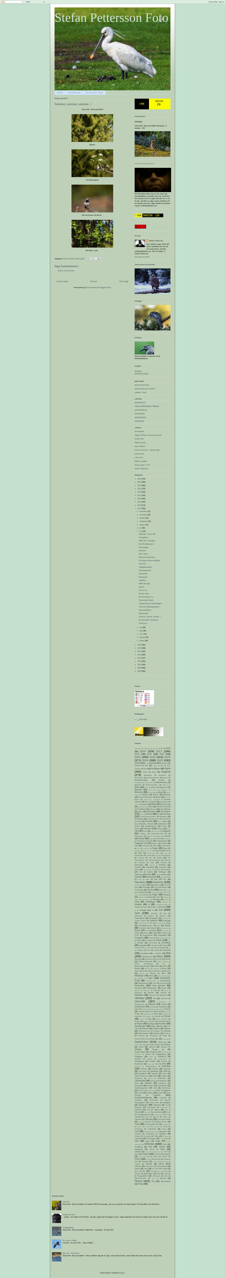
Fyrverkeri (146, 848)
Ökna (153, 1178)
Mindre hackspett (145, 961)
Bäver (143, 809)
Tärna (156, 1136)
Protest (166, 1011)
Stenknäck (162, 1078)
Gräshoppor (139, 865)
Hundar (168, 890)
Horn (136, 887)
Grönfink (138, 867)
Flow (150, 841)
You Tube (155, 1168)
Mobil (156, 966)
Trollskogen (139, 1129)
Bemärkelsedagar (141, 780)
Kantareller (165, 918)
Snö (164, 1064)
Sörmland (138, 1110)
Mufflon (145, 971)
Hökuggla (156, 899)
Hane (148, 879)
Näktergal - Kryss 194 (147, 534)
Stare (164, 1073)
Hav (164, 879)
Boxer (166, 797)
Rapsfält (157, 1016)
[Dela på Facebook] (98, 258)
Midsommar (166, 959)
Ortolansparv (162, 1002)
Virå (147, 1159)
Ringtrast (167, 1021)
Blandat (138, 790)
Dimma (149, 814)
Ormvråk (140, 1001)
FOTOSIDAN (140, 414)
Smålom (152, 1061)
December (165, 811)
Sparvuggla (142, 1071)
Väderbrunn (149, 1166)
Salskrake (138, 1039)
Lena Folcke (139, 454)
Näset (166, 990)
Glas (157, 853)
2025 (139, 482)
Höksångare (145, 899)
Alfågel (155, 765)
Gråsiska (167, 860)
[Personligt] (142, 719)
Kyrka (139, 940)
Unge (157, 1141)
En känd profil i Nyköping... (149, 620)
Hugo (156, 887)
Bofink (158, 797)
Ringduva (146, 1021)
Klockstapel (159, 923)
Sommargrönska (145, 570)
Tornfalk (167, 1119)
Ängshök (167, 1173)
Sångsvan (143, 1105)
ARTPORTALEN (141, 410)
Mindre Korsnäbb (162, 961)
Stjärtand (153, 1081)
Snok (156, 1064)
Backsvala (162, 775)
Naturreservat (143, 983)
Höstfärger (150, 902)
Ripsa (140, 1023)
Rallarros (165, 1014)
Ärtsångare (156, 1176)
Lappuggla (143, 945)
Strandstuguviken (141, 1088)
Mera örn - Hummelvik (71, 1253)
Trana (137, 1124)
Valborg (152, 1149)
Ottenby (151, 1004)
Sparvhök (166, 1069)
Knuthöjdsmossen (145, 926)
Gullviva (157, 869)
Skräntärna (138, 1054)
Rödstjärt (167, 1031)
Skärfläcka (162, 1057)
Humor (150, 890)
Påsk (156, 1014)
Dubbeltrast (166, 819)
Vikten (155, 1156)
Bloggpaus (164, 790)
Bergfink (162, 780)
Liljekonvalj (155, 945)
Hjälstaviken (155, 885)
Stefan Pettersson (156, 241)
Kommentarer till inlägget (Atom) (99, 287)
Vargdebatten (156, 1152)
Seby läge (154, 1039)
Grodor (159, 858)
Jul (152, 910)
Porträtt (167, 1009)
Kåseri (159, 940)
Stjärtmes (163, 1081)
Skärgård (138, 1059)
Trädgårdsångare (149, 1131)
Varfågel (138, 1152)
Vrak (166, 1161)
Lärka (149, 950)
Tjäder (165, 1117)
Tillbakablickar (140, 1117)
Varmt (166, 1152)
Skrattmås (165, 1052)
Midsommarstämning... (147, 557)
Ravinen (141, 1019)
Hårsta (137, 895)
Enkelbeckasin (150, 826)
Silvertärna (146, 1044)
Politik (160, 1009)
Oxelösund (140, 1007)
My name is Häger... (70, 1240)
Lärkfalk (156, 950)
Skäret (151, 1056)
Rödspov (157, 1031)
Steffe (154, 1076)
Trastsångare (166, 1124)
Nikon (155, 983)
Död (159, 821)
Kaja (165, 913)
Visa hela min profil (142, 257)
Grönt (137, 870)
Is (149, 904)
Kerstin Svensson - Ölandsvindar (147, 450)
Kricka (137, 933)
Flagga (151, 838)
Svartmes (138, 1100)
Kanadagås (153, 918)
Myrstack (142, 973)
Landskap (165, 943)
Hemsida (137, 885)
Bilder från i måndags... (147, 541)
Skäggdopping (161, 1054)
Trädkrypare (162, 1131)
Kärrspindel (143, 577)
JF (135, 910)
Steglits (164, 1076)
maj (141, 627)
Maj (168, 952)
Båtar (150, 807)
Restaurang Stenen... (147, 600)
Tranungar (148, 1124)
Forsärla (164, 843)
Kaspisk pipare (140, 920)
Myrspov (167, 971)
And (145, 769)
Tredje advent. (141, 1126)
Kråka (155, 933)
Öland (138, 1180)
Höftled (137, 899)
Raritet (167, 1016)
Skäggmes (139, 1057)
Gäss (148, 874)
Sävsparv (138, 1107)
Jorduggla (143, 910)
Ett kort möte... (144, 594)
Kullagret (164, 933)
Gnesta (149, 855)
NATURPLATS (140, 403)
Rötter (165, 1036)
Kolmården (143, 928)
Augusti (165, 771)
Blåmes (156, 795)
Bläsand (141, 797)
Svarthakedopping (143, 1097)
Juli (160, 909)
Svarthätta (163, 1098)
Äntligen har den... (69, 1215)
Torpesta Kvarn (161, 1122)
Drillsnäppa (139, 819)
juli (140, 528)
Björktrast (163, 787)
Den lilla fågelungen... (147, 544)
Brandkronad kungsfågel (152, 799)
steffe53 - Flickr (140, 393)
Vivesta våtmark (157, 1161)
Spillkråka (166, 1071)
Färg (165, 848)
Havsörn (140, 882)
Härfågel (138, 122)
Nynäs (164, 988)
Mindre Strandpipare (144, 964)
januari (142, 641)
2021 (139, 495)
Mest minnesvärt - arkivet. (94, 93)
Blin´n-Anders (153, 790)
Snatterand (139, 1064)
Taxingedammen (143, 1115)
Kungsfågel (162, 935)
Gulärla (149, 872)
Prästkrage (147, 1014)
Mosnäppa (155, 968)
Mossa (164, 968)
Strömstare (166, 1088)
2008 (139, 671)
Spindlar (154, 1073)
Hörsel (166, 899)
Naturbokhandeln (151, 981)
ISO (151, 907)
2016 (139, 645)
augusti (142, 525)
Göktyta (164, 874)
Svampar (149, 1093)
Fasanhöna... (144, 574)
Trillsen (165, 1126)
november (143, 515)
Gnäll (156, 855)
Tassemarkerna (156, 1112)
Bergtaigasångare (140, 782)
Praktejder (141, 1011)
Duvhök (149, 821)
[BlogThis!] (93, 258)
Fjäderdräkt (155, 833)
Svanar (160, 1093)
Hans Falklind (140, 446)
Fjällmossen (139, 836)
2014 (139, 651)
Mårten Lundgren (141, 461)
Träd (137, 1131)
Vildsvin (164, 1156)
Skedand (164, 1047)
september (143, 521)
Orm (154, 998)
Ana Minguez (140, 431)
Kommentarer (164, 928)
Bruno (136, 804)
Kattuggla (166, 921)
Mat (157, 959)
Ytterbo (164, 1169)
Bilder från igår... (145, 584)
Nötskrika (139, 995)
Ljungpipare (161, 947)
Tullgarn (137, 1136)
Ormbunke (164, 998)
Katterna (153, 920)
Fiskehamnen (155, 831)
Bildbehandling (161, 782)
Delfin (141, 814)
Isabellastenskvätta (162, 904)
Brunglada (164, 802)
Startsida (60, 93)
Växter (137, 1169)
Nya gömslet (158, 985)
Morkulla (147, 968)
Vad (150, 1147)
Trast (157, 1124)
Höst (137, 902)
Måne (163, 973)
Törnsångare (151, 1138)
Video (140, 1156)
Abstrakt (153, 763)
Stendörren (139, 1078)
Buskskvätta (165, 804)
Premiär (151, 1011)
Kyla (169, 938)
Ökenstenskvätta (140, 1178)
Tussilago (147, 1136)
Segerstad (165, 1039)
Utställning (139, 1147)
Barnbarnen (139, 778)
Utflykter (149, 1143)
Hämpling (166, 895)
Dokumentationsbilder (148, 816)
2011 (139, 661)
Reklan (158, 1019)
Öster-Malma (165, 1181)
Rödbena (145, 1029)
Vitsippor (145, 1161)
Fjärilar (141, 838)
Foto (136, 846)
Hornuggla (146, 887)
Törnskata (138, 1138)
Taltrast (137, 1112)
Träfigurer (162, 1134)
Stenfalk (150, 1078)
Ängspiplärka (142, 1176)
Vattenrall (157, 1154)
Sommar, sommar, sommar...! (150, 617)
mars (141, 634)
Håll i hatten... (144, 554)
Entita (164, 826)
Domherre (163, 817)
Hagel (162, 877)
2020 (139, 499)
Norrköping (164, 983)
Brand (137, 799)
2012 (139, 658)
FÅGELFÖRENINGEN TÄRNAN (147, 406)
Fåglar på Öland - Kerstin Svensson (148, 435)
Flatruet (158, 838)
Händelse (141, 897)
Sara (146, 1039)
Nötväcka (163, 995)
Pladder (153, 1009)
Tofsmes (138, 1119)
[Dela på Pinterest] (101, 258)
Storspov (150, 1086)
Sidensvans (162, 1042)
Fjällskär (158, 836)
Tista (150, 1117)
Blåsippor (166, 795)
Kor (146, 930)
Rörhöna (141, 1036)
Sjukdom (157, 1044)
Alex (146, 766)
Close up (153, 809)
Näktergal (156, 990)
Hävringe (165, 897)
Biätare (153, 787)
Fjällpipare (150, 836)
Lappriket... (143, 580)
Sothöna (155, 1069)
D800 (162, 809)
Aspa (154, 772)
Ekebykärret (162, 824)
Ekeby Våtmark (147, 824)
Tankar (146, 1112)
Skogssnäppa (140, 1052)
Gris (150, 858)
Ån (143, 1171)
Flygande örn (141, 843)
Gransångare (165, 855)
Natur (150, 978)
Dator (140, 812)
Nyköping (138, 371)
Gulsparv (167, 870)
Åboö (136, 1171)
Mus (152, 971)
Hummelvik (139, 890)
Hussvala (154, 892)
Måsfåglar (139, 976)
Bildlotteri (138, 785)
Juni (137, 912)
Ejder (165, 821)
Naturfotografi (165, 981)
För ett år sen (147, 851)
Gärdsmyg (138, 874)
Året (152, 1171)
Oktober (140, 998)
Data (168, 809)
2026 (139, 479)
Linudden (138, 947)
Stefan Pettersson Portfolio (145, 389)
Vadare (162, 1147)
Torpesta (148, 1122)
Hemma (158, 882)
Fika (137, 831)
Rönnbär (156, 1033)
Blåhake (145, 795)
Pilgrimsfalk (145, 1009)
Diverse (166, 814)
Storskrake (139, 1086)
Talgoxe (157, 1110)
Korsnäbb (165, 930)
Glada (149, 853)
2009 (139, 668)
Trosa (164, 1129)
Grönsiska (163, 867)
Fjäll (165, 833)
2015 (139, 648)
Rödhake (167, 1029)
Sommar (143, 1069)
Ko (159, 926)
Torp (140, 1122)
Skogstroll (153, 1052)
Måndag (153, 973)
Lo (169, 947)
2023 (139, 489)
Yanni (146, 1169)
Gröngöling (150, 867)
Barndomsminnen (152, 778)
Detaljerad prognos (142, 374)
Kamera (162, 916)
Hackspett (151, 877)
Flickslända (167, 838)
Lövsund (166, 950)
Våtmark (138, 1166)
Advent (164, 763)
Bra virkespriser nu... (147, 597)
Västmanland (162, 1166)
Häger (155, 894)
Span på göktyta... (146, 610)
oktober (142, 518)
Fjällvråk (167, 836)
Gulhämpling (147, 869)
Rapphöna (138, 1016)
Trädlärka (138, 1134)
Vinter (137, 1159)
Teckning (157, 1114)
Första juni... (143, 623)
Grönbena (162, 865)
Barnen (165, 778)
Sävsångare (151, 1107)
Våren (161, 1164)
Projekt (159, 1011)
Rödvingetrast (143, 1033)
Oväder (164, 1004)
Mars (160, 956)
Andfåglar (155, 768)
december (143, 511)
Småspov (164, 1061)
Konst (137, 930)
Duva (139, 821)
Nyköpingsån (152, 988)
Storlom (148, 1083)
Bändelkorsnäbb (162, 806)
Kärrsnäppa (153, 943)
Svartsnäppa (143, 547)
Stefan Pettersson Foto (111, 17)
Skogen (138, 1049)
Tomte (159, 1119)
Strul (155, 1088)
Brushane (142, 551)
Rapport (148, 1016)
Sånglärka (166, 1103)
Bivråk (146, 787)
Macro (159, 953)
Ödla (166, 1176)
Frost (155, 846)
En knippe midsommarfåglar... (150, 560)
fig (167, 829)
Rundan (162, 1023)
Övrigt (140, 1184)
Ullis (137, 1141)
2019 (139, 502)
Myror (159, 971)
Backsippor (148, 775)
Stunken (141, 1090)
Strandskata (162, 1086)
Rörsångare (153, 1036)
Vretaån (137, 1164)
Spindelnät (142, 1073)
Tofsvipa (149, 1119)
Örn (153, 1181)
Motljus (137, 971)
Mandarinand (147, 957)
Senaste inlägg (62, 281)
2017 (139, 508)
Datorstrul (151, 811)
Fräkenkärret (165, 846)
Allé (162, 765)
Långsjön (140, 950)
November (139, 985)
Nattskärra (140, 978)
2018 (139, 505)
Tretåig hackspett (154, 1126)
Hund (161, 890)
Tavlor (168, 1112)
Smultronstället (162, 1059)
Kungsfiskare (148, 935)
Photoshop (163, 1007)
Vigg (147, 1156)
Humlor (164, 887)
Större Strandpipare (163, 1090)
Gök (157, 874)
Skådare (148, 1054)
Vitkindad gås (155, 1159)
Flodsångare (141, 841)
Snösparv (137, 1066)
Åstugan (137, 1173)
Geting (168, 851)
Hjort (144, 885)
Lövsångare (144, 953)
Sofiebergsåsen (150, 1066)
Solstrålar (166, 1066)
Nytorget (137, 990)
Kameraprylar (140, 918)
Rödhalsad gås (144, 1031)
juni (141, 531)
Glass (165, 853)
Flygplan (155, 843)
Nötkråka (163, 993)
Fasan (137, 829)
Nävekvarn (138, 993)
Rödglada (156, 1029)
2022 (139, 492)
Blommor (139, 792)
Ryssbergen (140, 1026)
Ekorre (137, 826)
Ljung (152, 947)
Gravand (141, 858)
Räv (161, 1026)
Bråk (154, 804)
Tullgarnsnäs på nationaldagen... (151, 603)
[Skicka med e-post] (91, 258)
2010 (139, 665)
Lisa (146, 947)
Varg (147, 1152)
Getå (140, 853)
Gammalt (158, 851)
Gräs (152, 863)
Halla (168, 877)
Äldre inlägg (123, 281)
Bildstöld (165, 785)
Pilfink (137, 1009)
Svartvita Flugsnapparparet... (150, 607)
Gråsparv (141, 862)
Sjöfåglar (167, 1045)
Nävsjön (151, 993)
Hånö (166, 892)
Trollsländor (152, 1129)
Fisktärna (143, 833)
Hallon (140, 879)
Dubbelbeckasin (153, 819)
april (141, 631)
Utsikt (164, 1144)
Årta (159, 1171)
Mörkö (151, 976)
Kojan (167, 925)
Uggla (166, 1138)
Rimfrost (137, 1021)
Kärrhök (140, 943)
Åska (165, 1171)
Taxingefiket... (144, 537)
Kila (151, 923)
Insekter (138, 904)
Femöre (160, 829)
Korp (153, 930)
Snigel (149, 1064)
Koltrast (153, 928)
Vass (136, 1154)
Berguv (150, 782)
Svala (140, 1093)
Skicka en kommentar (66, 271)
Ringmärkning (156, 1021)
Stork (137, 1083)
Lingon (164, 945)
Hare (156, 879)
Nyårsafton (146, 990)
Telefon (165, 1114)
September (141, 1041)
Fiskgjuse (165, 831)
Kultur (137, 935)
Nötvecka (152, 995)
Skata (141, 1047)
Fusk (138, 848)
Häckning (145, 895)
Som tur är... (143, 590)
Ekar (136, 824)
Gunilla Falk (139, 439)
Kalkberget (138, 916)
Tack (148, 1110)
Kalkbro (151, 916)
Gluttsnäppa (139, 855)
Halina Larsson (140, 443)
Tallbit (166, 1110)
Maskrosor (149, 959)
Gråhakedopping (154, 860)
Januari (161, 907)
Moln (165, 966)
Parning (152, 1007)
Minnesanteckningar (142, 966)
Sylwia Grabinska (141, 469)
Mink (163, 964)
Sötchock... (143, 564)
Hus (138, 892)
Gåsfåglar (162, 872)
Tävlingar (165, 1136)
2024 (139, 485)
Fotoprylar (146, 846)
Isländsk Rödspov (141, 907)
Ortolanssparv (140, 1004)
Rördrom (167, 1033)
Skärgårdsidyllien (145, 567)
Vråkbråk (148, 1164)
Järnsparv (154, 913)
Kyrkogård (149, 940)
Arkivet (145, 772)
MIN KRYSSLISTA (142, 385)
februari (142, 637)
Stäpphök (150, 1090)
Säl (166, 1105)
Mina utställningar (74, 93)
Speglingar (154, 1071)
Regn (149, 1019)
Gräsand (164, 862)
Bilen (137, 787)
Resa (166, 1019)
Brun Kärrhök (150, 802)
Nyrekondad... (144, 613)
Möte (159, 976)
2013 (139, 655)
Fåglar (155, 848)
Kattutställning (142, 923)
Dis (158, 814)
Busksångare (142, 806)
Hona (166, 885)
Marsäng (138, 959)
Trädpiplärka (150, 1134)
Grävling (151, 865)
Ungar (147, 1141)
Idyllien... (142, 587)
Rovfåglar (151, 1024)
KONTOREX (139, 421)
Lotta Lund (139, 457)
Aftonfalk (138, 765)
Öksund (163, 1178)
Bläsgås (150, 797)
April (167, 768)
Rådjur (153, 1026)
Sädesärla (157, 1105)
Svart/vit (156, 1095)
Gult (140, 872)
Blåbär (159, 792)
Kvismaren (162, 938)
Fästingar (137, 851)
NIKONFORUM (140, 418)
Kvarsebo (152, 938)
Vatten (145, 1154)
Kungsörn (139, 938)
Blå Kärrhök (151, 792)
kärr (169, 940)
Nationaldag (166, 976)
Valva (162, 1149)
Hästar (157, 897)
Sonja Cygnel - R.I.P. (142, 465)
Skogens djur (158, 1049)
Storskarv (162, 1083)
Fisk (145, 831)
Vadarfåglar (139, 1149)
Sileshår (137, 1044)
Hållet (161, 892)
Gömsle (138, 877)
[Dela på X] (96, 258)
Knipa (168, 923)
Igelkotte (164, 902)
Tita (157, 1117)
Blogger (122, 1273)
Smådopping (139, 1061)
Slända (149, 1059)
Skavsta (152, 1047)
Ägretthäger (148, 1174)
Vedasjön (167, 1154)
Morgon (137, 968)
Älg (158, 1174)
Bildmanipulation (152, 785)
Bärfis (137, 809)
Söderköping (164, 1107)
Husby (144, 892)
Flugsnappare (162, 841)
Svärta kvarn (154, 1102)
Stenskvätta (140, 1081)
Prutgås (137, 1014)
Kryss (146, 933)
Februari (147, 828)
